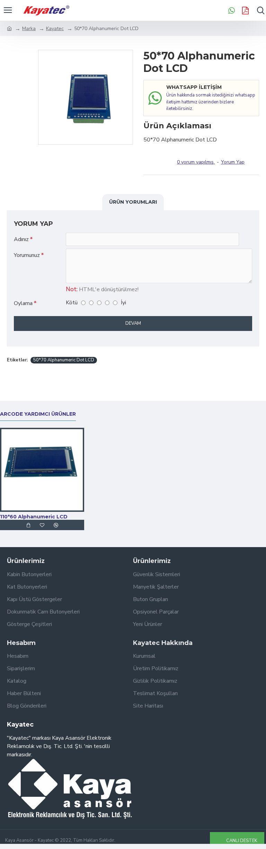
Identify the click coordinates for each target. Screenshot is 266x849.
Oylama (23, 303)
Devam (133, 323)
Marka (29, 28)
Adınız (21, 239)
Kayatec (55, 28)
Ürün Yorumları (133, 202)
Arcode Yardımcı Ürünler (38, 414)
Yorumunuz (27, 255)
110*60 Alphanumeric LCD (34, 517)
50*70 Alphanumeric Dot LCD (63, 360)
